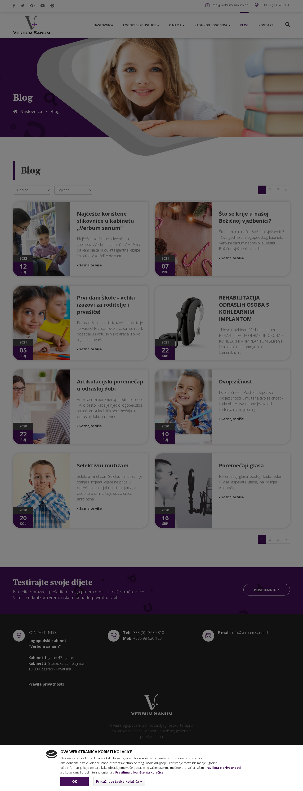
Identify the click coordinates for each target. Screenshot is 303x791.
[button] (119, 781)
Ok (74, 781)
